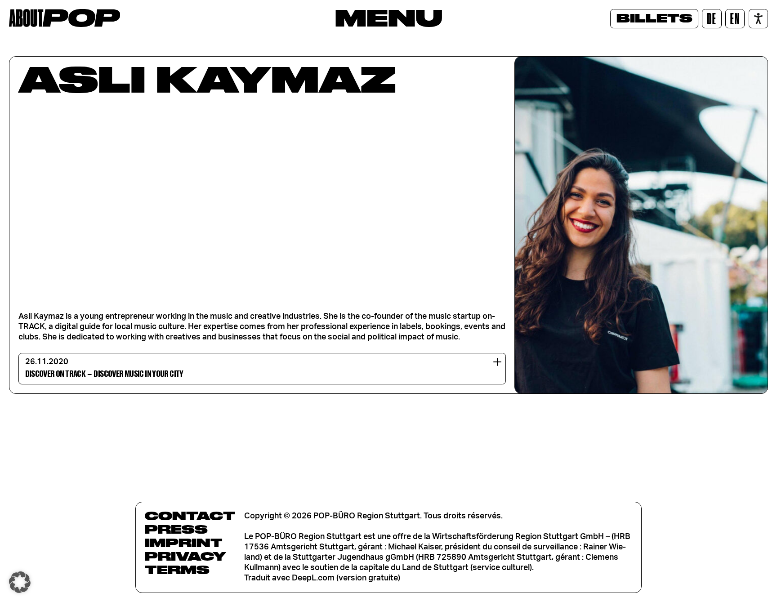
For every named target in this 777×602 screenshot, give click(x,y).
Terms (177, 569)
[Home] (64, 18)
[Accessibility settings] (758, 18)
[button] (20, 582)
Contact (190, 515)
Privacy (185, 556)
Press (176, 529)
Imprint (184, 542)
